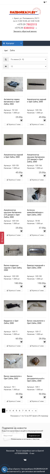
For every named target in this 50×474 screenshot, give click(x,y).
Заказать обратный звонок (25, 31)
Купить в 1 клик (14, 124)
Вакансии (10, 451)
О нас (32, 453)
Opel (6, 50)
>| (35, 411)
